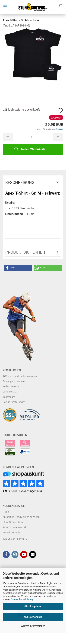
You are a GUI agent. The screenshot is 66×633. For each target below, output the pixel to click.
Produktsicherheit (25, 252)
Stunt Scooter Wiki (13, 522)
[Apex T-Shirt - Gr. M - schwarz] (33, 54)
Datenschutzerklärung (22, 599)
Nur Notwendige (33, 616)
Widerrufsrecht (11, 386)
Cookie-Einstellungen (14, 402)
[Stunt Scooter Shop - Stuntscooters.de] (33, 7)
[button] (8, 137)
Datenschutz (10, 391)
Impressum (9, 396)
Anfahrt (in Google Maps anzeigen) (21, 517)
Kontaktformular (12, 532)
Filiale (6, 511)
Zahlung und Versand (14, 381)
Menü (5, 5)
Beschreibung (19, 182)
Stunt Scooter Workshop (16, 527)
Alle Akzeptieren (33, 606)
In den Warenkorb (33, 149)
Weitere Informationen (33, 626)
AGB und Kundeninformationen (20, 376)
